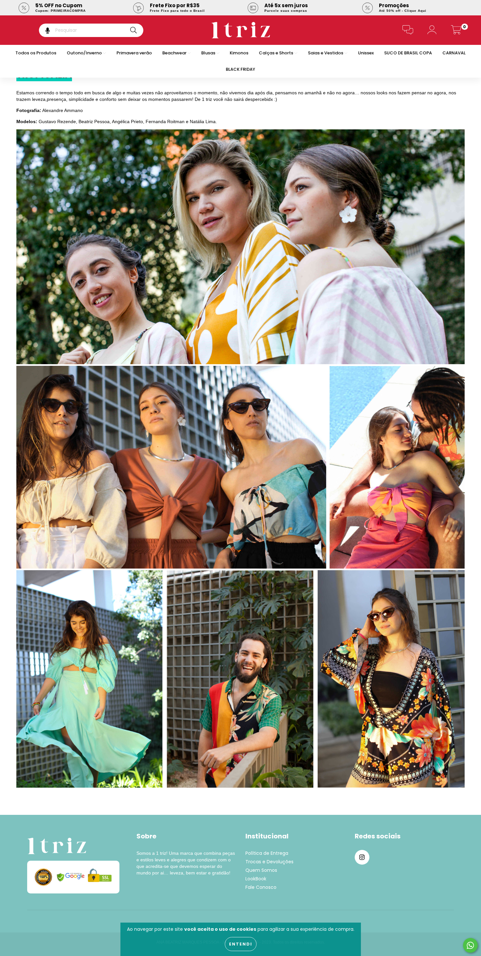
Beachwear (174, 53)
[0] (456, 31)
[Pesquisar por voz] (43, 30)
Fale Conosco (260, 887)
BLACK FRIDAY (240, 69)
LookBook (255, 878)
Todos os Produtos (35, 53)
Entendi (240, 944)
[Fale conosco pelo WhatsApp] (470, 945)
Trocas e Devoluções (269, 861)
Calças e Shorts (276, 53)
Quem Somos (261, 870)
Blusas (208, 53)
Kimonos (239, 53)
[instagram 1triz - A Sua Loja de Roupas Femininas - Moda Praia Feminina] (362, 857)
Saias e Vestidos (326, 53)
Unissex (366, 53)
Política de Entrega (266, 853)
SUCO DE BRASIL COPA (408, 53)
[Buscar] (133, 30)
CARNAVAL (454, 53)
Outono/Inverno (85, 53)
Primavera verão (134, 53)
